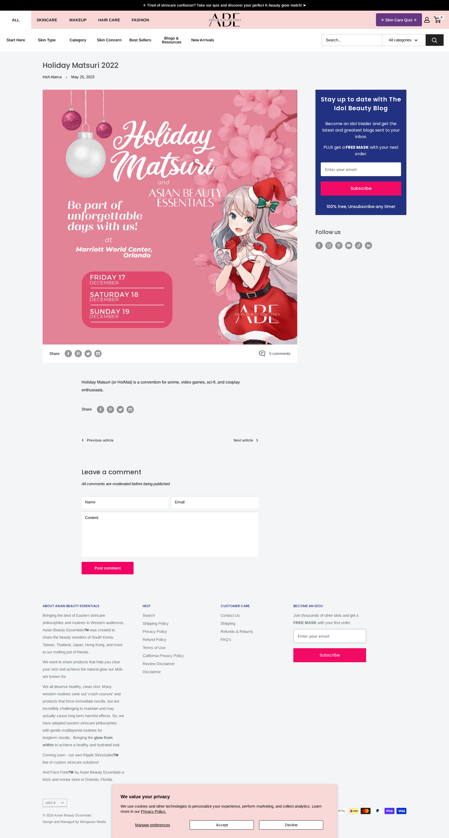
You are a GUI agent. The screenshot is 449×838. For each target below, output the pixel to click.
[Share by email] (98, 353)
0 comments (279, 353)
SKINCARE (47, 20)
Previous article (100, 440)
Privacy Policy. (153, 811)
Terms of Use (154, 647)
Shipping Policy (156, 623)
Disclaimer (152, 672)
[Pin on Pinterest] (78, 353)
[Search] (434, 40)
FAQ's (226, 639)
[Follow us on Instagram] (329, 245)
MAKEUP (78, 20)
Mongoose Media (93, 822)
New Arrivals (202, 40)
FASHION (140, 20)
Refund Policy (154, 639)
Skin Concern (109, 40)
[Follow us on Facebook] (319, 245)
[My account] (427, 20)
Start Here (15, 40)
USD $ (50, 803)
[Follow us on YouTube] (348, 245)
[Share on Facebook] (68, 353)
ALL (15, 20)
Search (149, 615)
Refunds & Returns (237, 631)
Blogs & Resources (171, 40)
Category (78, 40)
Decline (291, 825)
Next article (243, 440)
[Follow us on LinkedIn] (368, 245)
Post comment (108, 568)
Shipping (228, 623)
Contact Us (230, 615)
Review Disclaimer (159, 663)
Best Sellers (140, 40)
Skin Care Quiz (399, 20)
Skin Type (47, 40)
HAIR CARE (109, 20)
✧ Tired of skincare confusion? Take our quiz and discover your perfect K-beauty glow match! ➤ (224, 5)
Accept (222, 825)
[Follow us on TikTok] (358, 245)
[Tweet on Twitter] (88, 353)
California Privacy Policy (163, 655)
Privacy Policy (155, 631)
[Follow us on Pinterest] (338, 245)
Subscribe (361, 188)
